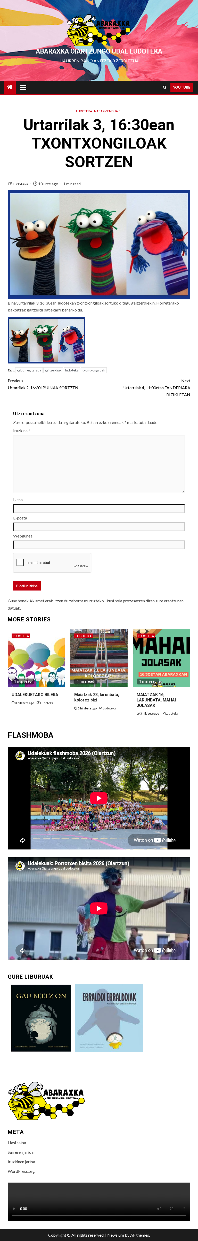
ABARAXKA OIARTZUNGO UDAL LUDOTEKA (99, 51)
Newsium (115, 1235)
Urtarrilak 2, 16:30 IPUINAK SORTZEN (43, 384)
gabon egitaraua (29, 370)
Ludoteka (84, 111)
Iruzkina (21, 430)
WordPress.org (21, 1171)
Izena (18, 499)
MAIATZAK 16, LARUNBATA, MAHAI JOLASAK (156, 700)
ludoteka (72, 370)
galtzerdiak (53, 370)
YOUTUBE (181, 87)
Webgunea (22, 535)
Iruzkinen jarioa (21, 1161)
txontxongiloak (93, 370)
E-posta (20, 517)
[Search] (164, 87)
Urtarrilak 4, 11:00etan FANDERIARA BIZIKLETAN (156, 387)
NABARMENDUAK (107, 111)
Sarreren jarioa (21, 1152)
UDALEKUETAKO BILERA (35, 694)
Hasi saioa (17, 1142)
